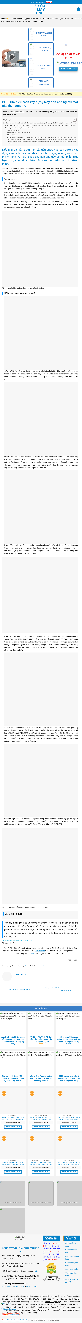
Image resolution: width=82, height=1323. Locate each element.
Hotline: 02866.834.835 (37, 2)
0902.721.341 (31, 1286)
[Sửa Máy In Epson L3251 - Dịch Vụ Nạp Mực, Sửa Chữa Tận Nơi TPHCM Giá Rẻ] (13, 1146)
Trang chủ (4, 94)
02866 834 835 (14, 1314)
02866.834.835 (7, 1286)
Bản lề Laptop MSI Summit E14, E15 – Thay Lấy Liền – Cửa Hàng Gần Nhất (41, 1118)
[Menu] (3, 9)
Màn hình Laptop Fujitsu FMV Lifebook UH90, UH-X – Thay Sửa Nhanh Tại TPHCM (41, 1163)
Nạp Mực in (65, 1299)
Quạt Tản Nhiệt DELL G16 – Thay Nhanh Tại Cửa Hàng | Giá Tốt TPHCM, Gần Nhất (69, 1118)
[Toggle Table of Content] (73, 120)
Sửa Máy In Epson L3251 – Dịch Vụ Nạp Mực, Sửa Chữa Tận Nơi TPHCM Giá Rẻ (13, 1163)
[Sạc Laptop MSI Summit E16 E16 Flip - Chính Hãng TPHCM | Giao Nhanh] (69, 1146)
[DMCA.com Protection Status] (51, 1268)
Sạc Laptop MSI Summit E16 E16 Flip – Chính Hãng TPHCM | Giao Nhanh (69, 1163)
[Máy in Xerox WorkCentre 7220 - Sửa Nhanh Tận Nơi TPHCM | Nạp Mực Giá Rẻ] (13, 1101)
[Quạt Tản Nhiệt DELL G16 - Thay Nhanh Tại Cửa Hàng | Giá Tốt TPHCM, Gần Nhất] (69, 1101)
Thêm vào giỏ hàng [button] (13, 1127)
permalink (43, 966)
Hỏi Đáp (13, 94)
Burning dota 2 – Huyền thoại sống (19, 989)
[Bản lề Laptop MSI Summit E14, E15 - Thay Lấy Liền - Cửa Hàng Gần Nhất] (41, 1101)
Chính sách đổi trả (72, 1269)
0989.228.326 (19, 1286)
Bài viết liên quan (13, 135)
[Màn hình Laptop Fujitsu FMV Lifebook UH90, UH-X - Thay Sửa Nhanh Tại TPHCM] (41, 1146)
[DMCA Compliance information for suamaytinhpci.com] (51, 1278)
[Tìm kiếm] (78, 9)
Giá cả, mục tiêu (13, 130)
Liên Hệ (31, 954)
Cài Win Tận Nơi (25, 1299)
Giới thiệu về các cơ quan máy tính (19, 132)
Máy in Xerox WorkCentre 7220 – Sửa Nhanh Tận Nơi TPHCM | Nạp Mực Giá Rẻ (13, 1118)
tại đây (35, 1271)
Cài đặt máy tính (8, 1299)
